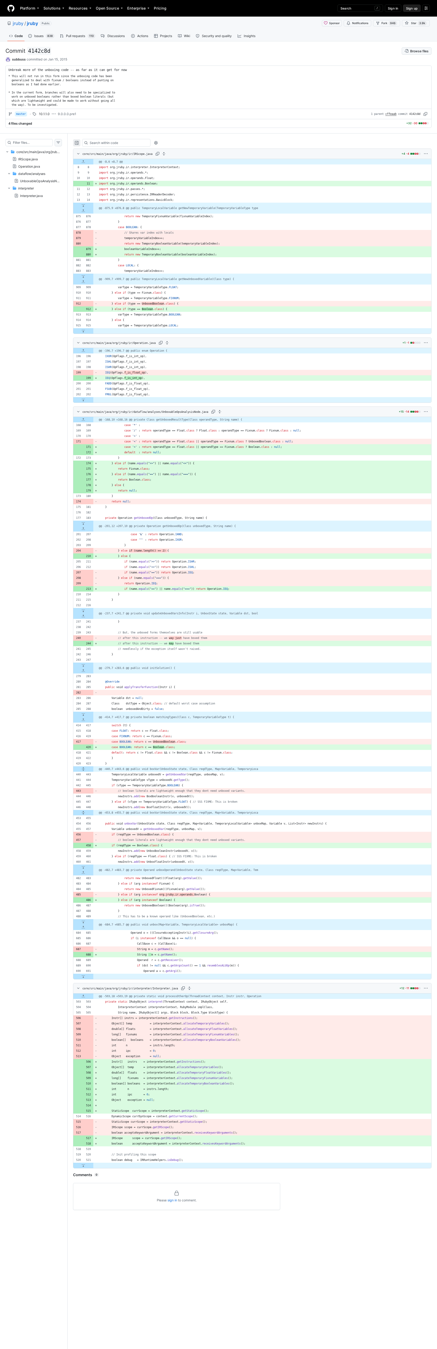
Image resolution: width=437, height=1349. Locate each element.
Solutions (52, 8)
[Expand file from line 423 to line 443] (83, 769)
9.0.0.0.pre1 (67, 114)
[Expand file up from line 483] (83, 872)
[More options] (425, 153)
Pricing (160, 8)
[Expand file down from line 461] (83, 867)
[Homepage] (11, 8)
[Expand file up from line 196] (83, 350)
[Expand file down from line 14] (83, 205)
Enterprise (136, 8)
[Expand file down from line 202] (83, 400)
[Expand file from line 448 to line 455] (83, 812)
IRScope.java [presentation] (28, 159)
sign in (172, 1200)
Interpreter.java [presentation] (31, 195)
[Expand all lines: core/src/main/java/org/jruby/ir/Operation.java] (167, 343)
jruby (18, 23)
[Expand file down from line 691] (83, 976)
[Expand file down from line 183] (83, 523)
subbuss (19, 59)
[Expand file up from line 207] (83, 529)
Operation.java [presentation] (29, 166)
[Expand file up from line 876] (83, 211)
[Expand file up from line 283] (83, 670)
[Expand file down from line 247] (83, 665)
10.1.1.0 (44, 114)
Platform (27, 8)
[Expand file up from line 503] (83, 996)
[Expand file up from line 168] (83, 419)
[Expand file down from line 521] (83, 1165)
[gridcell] (252, 161)
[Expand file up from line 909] (83, 282)
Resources (78, 8)
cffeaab (390, 114)
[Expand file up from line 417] (83, 720)
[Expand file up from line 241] (83, 616)
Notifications (360, 23)
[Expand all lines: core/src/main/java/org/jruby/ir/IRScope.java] (164, 154)
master (21, 114)
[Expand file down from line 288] (83, 714)
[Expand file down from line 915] (83, 331)
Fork (388, 23)
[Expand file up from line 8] (83, 161)
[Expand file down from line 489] (83, 922)
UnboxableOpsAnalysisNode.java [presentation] (45, 181)
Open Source (107, 8)
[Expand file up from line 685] (83, 927)
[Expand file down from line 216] (83, 610)
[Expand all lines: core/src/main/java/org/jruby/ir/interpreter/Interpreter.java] (189, 988)
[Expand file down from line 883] (83, 276)
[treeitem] (33, 173)
